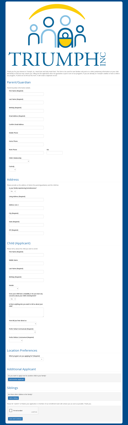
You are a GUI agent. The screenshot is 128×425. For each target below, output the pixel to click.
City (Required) (13, 213)
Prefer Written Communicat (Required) (21, 337)
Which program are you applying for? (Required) (24, 356)
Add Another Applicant (16, 379)
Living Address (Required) (17, 196)
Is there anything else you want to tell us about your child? (26, 305)
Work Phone (13, 150)
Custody (11, 166)
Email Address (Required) (17, 116)
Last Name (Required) (16, 99)
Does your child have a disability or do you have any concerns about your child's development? (26, 295)
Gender (11, 285)
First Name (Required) (16, 91)
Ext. (48, 150)
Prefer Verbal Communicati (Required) (21, 329)
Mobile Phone (13, 133)
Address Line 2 (13, 205)
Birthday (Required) (15, 108)
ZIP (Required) (13, 230)
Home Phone (13, 141)
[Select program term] (26, 359)
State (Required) (14, 222)
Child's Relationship (15, 158)
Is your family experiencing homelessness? (22, 188)
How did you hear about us (17, 320)
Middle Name (13, 260)
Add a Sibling (13, 398)
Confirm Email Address (16, 124)
